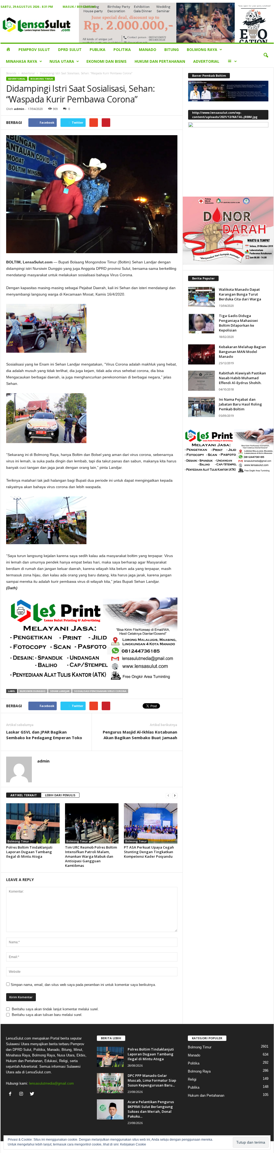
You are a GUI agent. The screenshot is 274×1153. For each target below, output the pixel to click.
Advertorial (206, 61)
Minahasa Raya (21, 61)
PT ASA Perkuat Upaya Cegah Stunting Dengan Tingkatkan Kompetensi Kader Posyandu (149, 852)
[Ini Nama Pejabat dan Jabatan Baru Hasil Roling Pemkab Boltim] (201, 407)
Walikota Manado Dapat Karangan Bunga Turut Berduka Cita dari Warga (240, 294)
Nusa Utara (62, 61)
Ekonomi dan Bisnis (106, 61)
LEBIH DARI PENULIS (60, 795)
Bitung (171, 49)
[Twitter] (33, 1094)
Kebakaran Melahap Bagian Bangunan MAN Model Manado (242, 351)
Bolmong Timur (42, 78)
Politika (122, 49)
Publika (97, 49)
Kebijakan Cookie (133, 1144)
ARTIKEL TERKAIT (23, 795)
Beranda (11, 73)
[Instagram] (22, 1094)
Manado (147, 49)
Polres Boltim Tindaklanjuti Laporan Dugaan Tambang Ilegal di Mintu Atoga (29, 852)
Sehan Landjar (60, 691)
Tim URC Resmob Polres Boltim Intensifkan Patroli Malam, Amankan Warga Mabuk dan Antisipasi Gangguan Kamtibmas (91, 856)
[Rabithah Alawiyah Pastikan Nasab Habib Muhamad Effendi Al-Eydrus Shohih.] (201, 381)
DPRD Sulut (70, 49)
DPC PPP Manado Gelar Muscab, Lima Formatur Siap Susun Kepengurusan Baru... (152, 1080)
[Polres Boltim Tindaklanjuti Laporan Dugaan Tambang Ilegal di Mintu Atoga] (33, 823)
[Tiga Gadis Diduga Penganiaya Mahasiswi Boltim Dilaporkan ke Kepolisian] (201, 323)
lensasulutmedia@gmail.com (51, 1083)
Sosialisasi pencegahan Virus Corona (100, 691)
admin (19, 109)
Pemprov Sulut (34, 49)
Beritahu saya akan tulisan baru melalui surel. (47, 1015)
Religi (192, 1079)
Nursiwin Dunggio (32, 691)
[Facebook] (11, 1094)
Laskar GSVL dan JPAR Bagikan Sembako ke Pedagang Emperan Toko (44, 734)
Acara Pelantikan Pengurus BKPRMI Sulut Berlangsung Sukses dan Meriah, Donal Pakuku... (151, 1109)
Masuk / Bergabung (79, 7)
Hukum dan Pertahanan (160, 61)
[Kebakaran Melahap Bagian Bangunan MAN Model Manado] (201, 354)
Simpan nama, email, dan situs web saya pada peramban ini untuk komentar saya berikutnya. (83, 985)
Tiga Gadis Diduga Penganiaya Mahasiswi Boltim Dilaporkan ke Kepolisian (238, 323)
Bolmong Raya (202, 49)
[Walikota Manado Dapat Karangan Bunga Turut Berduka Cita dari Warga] (201, 297)
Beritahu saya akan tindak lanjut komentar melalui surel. (55, 1009)
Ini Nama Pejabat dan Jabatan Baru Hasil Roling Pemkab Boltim (240, 404)
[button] (266, 55)
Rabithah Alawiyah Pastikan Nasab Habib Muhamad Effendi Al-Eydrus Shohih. (242, 378)
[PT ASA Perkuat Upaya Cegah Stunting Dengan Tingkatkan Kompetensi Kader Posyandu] (150, 823)
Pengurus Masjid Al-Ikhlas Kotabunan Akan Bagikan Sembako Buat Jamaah (140, 734)
